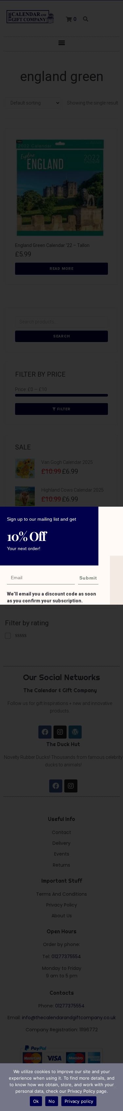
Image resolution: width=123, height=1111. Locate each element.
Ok (36, 1101)
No (52, 1101)
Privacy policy (79, 1101)
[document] (61, 555)
